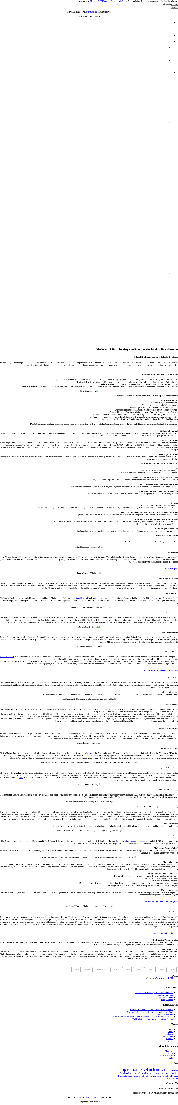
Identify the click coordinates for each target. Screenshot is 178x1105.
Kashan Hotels (147, 317)
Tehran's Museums (145, 116)
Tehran (157, 85)
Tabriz (158, 273)
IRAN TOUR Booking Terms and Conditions (154, 992)
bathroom (154, 598)
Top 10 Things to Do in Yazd (140, 223)
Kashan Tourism (146, 329)
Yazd (159, 198)
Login (170, 1058)
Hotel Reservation (165, 997)
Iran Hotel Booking (169, 1070)
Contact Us (168, 1053)
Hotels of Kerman (145, 242)
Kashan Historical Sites (141, 323)
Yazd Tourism (148, 216)
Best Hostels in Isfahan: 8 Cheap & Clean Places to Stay (150, 1012)
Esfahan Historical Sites (141, 173)
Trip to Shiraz (172, 1078)
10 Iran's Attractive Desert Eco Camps (161, 901)
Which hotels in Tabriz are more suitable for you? (152, 1019)
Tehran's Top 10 (147, 98)
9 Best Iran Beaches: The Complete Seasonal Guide (151, 1010)
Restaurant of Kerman (142, 267)
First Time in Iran (151, 54)
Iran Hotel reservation (128, 1076)
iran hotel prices (170, 1076)
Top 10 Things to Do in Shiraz (138, 148)
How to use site (166, 1056)
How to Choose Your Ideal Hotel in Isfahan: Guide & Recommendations (143, 1017)
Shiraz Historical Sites (142, 135)
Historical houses (7, 656)
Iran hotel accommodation (132, 1073)
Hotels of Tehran (145, 110)
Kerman (157, 235)
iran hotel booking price (167, 1073)
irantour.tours (91, 12)
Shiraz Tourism (147, 141)
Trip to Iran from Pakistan (162, 1014)
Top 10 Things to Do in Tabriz (139, 298)
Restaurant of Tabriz (143, 304)
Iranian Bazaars (129, 841)
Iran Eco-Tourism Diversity (165, 933)
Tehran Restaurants (143, 104)
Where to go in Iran (118, 1)
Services (161, 73)
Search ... (174, 4)
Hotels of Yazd (147, 204)
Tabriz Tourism (147, 292)
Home (92, 1)
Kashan (157, 310)
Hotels (162, 35)
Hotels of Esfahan (145, 166)
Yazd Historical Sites (143, 210)
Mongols (88, 753)
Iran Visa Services (165, 995)
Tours (163, 29)
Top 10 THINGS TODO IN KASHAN (138, 335)
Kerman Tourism (146, 254)
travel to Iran (149, 1069)
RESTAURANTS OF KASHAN (141, 342)
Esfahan (157, 160)
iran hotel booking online (150, 1076)
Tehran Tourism (146, 91)
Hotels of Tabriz (146, 279)
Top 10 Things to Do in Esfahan (137, 185)
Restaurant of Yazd (144, 229)
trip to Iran (129, 1069)
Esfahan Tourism (146, 179)
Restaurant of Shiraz (143, 154)
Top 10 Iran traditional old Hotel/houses (160, 670)
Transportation (167, 999)
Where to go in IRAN (164, 978)
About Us (169, 1051)
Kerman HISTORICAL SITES (141, 248)
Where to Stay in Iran (148, 60)
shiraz (158, 123)
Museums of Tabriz (145, 285)
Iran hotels (150, 1073)
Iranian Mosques (170, 568)
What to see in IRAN (149, 48)
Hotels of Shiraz (146, 129)
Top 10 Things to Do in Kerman (138, 260)
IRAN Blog (102, 1)
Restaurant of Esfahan (142, 191)
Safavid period (82, 598)
